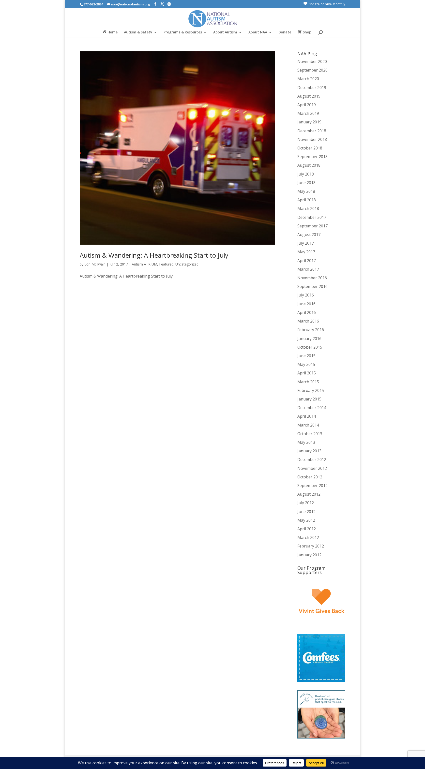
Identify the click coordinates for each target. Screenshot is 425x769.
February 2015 (310, 390)
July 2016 (305, 295)
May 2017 (306, 251)
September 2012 (312, 485)
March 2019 (308, 113)
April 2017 (306, 260)
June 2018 (306, 182)
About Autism (225, 32)
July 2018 (305, 174)
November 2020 (312, 61)
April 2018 (306, 200)
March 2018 (308, 208)
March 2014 (308, 425)
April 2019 (306, 104)
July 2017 (305, 243)
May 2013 (306, 442)
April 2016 (306, 312)
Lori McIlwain (95, 264)
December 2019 (311, 87)
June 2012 (306, 511)
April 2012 (306, 529)
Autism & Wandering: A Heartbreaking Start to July (154, 255)
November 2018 (312, 139)
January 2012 (309, 555)
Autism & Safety (138, 32)
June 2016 (306, 304)
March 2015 (308, 381)
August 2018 (308, 165)
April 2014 (306, 416)
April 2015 (306, 373)
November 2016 (312, 278)
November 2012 (312, 468)
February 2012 (310, 546)
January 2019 (309, 122)
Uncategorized (186, 264)
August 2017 (308, 234)
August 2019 (308, 96)
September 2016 (312, 286)
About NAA (257, 32)
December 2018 (311, 130)
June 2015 (306, 355)
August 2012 (308, 494)
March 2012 (308, 537)
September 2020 (312, 70)
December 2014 (311, 407)
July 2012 (305, 502)
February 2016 (310, 329)
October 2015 (309, 347)
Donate (284, 32)
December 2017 (311, 217)
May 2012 (306, 520)
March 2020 (308, 78)
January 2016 (309, 338)
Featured (166, 264)
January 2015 (309, 399)
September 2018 (312, 156)
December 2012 (311, 459)
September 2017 (312, 226)
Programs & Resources (183, 32)
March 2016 (308, 321)
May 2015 (306, 364)
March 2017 (308, 269)
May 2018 (306, 191)
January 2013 (309, 451)
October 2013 (309, 433)
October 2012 (309, 477)
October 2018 (309, 148)
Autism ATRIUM (144, 264)
